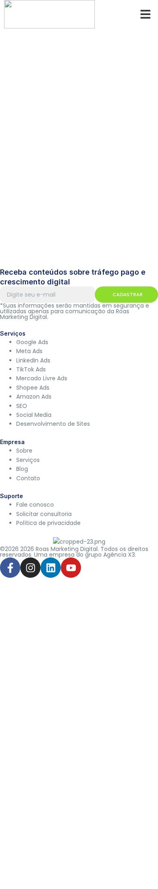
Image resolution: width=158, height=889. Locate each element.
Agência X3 (119, 555)
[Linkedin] (51, 567)
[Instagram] (30, 567)
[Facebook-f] (10, 567)
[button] (145, 14)
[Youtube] (71, 567)
